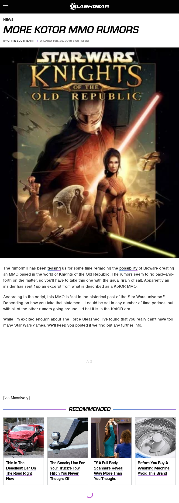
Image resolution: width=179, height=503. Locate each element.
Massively (19, 397)
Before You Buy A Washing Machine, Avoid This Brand (154, 468)
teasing (54, 268)
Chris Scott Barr (20, 40)
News (8, 19)
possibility (128, 268)
